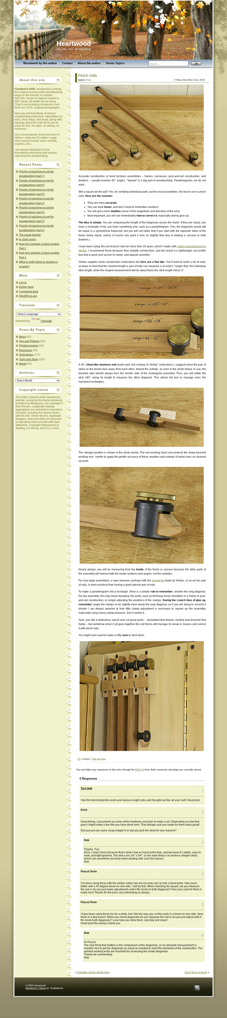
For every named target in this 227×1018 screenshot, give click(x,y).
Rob (88, 80)
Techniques (26, 354)
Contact (67, 63)
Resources (25, 350)
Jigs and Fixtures (29, 341)
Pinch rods (87, 75)
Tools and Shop (28, 359)
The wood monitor (30, 234)
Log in (23, 282)
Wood (22, 363)
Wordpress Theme (35, 988)
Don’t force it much (196, 972)
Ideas (22, 336)
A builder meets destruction (93, 972)
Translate (46, 321)
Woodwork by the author (40, 63)
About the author (89, 63)
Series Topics (115, 63)
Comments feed (28, 291)
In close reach (27, 239)
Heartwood (74, 43)
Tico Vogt (86, 788)
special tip (158, 580)
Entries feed (26, 286)
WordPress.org (28, 296)
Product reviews (28, 345)
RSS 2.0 (139, 769)
